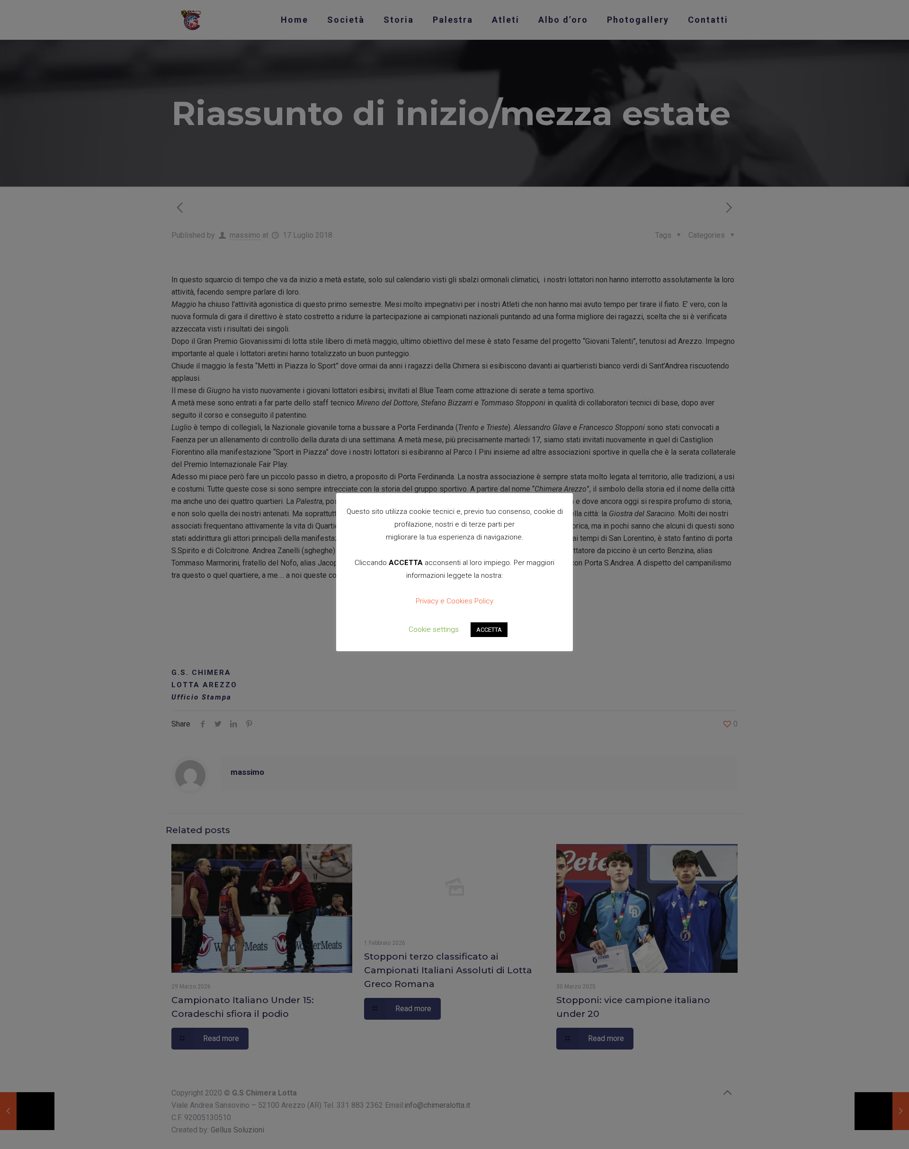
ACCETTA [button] (489, 629)
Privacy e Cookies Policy (454, 601)
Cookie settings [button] (434, 629)
